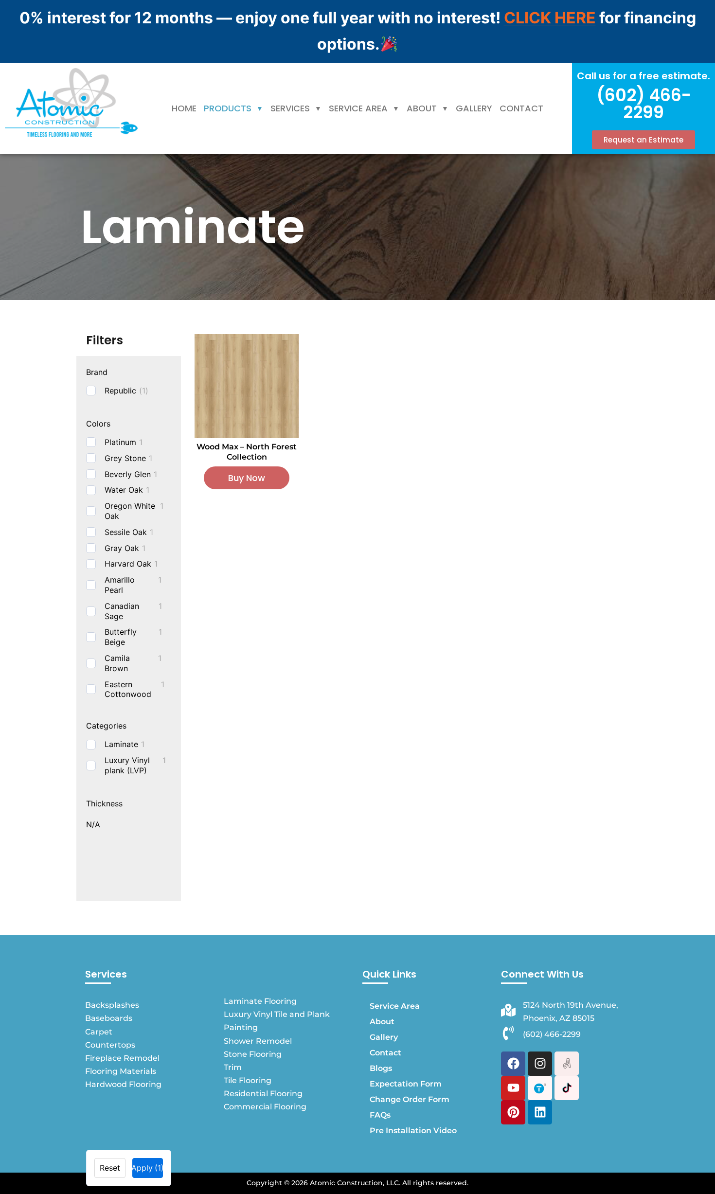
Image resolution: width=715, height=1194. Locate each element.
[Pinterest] (513, 1112)
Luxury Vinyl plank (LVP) (127, 765)
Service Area (358, 108)
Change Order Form (409, 1099)
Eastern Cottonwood (128, 689)
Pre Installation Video (413, 1130)
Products (227, 108)
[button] (233, 108)
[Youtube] (513, 1088)
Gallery (474, 108)
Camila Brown (117, 663)
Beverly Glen (128, 474)
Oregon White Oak (130, 511)
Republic (120, 390)
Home (184, 108)
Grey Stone (125, 458)
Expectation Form (406, 1083)
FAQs (380, 1115)
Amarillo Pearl (120, 585)
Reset (110, 1168)
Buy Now (246, 478)
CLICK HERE (550, 17)
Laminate (121, 744)
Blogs (381, 1068)
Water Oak (124, 490)
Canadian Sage (122, 611)
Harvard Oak (128, 564)
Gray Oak (122, 548)
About (422, 108)
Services (290, 108)
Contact (521, 108)
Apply (147, 1168)
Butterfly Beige (121, 637)
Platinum (120, 442)
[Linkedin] (540, 1112)
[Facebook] (513, 1063)
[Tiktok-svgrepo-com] (566, 1088)
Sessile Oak (126, 532)
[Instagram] (540, 1063)
